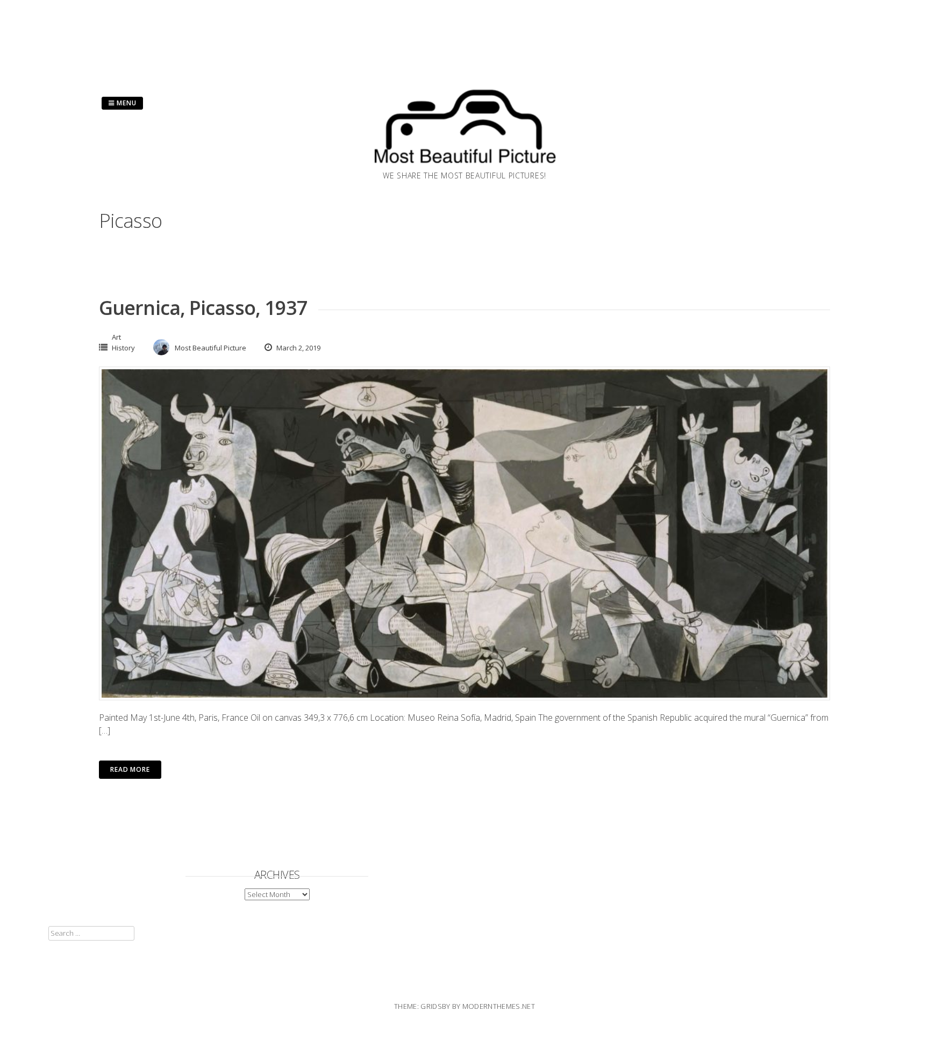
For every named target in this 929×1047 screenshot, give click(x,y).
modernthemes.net (498, 1006)
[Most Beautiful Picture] (464, 167)
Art (116, 337)
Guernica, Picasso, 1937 (203, 308)
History (123, 348)
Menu (126, 102)
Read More (130, 769)
